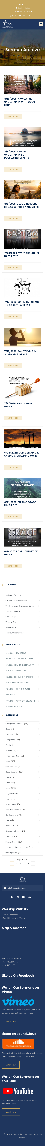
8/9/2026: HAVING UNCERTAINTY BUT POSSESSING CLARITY (16, 154)
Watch (24, 16)
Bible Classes (11, 627)
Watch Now (11, 1021)
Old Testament (12, 815)
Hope (8, 783)
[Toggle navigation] (41, 24)
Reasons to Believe (14, 831)
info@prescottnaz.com (17, 888)
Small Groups (11, 617)
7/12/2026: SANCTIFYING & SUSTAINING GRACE (20, 353)
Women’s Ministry (13, 611)
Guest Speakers (12, 772)
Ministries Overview (14, 595)
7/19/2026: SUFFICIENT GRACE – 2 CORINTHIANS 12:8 (21, 303)
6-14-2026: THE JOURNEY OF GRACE (21, 553)
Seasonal (9, 836)
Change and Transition (15, 723)
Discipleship (10, 740)
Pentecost (10, 826)
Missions (9, 799)
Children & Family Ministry (16, 600)
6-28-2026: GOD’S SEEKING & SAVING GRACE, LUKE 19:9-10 (21, 454)
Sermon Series (11, 842)
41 (29, 863)
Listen (33, 16)
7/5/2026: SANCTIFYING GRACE (18, 405)
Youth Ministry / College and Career (20, 606)
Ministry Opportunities (15, 633)
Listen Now (11, 1065)
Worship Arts (11, 622)
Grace (8, 761)
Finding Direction (12, 756)
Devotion (9, 734)
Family (8, 745)
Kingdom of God (12, 793)
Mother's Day (11, 804)
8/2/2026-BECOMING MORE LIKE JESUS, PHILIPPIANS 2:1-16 (21, 205)
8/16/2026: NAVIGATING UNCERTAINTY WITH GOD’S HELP (20, 102)
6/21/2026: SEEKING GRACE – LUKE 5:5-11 (21, 503)
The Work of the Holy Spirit (17, 847)
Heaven (9, 777)
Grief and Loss (11, 766)
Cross (8, 729)
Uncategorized (11, 852)
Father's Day (11, 750)
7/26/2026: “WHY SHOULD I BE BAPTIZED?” (21, 254)
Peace (8, 820)
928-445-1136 (23, 5)
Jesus (8, 788)
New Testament (12, 809)
